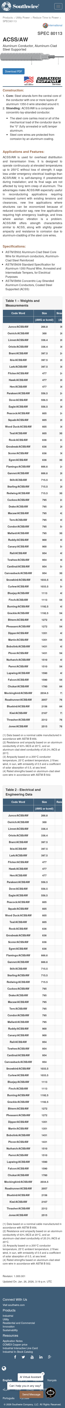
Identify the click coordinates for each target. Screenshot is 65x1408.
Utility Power (23, 17)
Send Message (31, 1394)
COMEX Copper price (15, 1344)
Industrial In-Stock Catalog (18, 1351)
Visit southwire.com (14, 1305)
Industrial (8, 1315)
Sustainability (10, 1330)
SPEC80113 (10, 21)
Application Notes (13, 1341)
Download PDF (13, 71)
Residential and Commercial (19, 1323)
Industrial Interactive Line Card (20, 1348)
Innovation (9, 1326)
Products (8, 17)
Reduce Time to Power (46, 17)
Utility (6, 1319)
